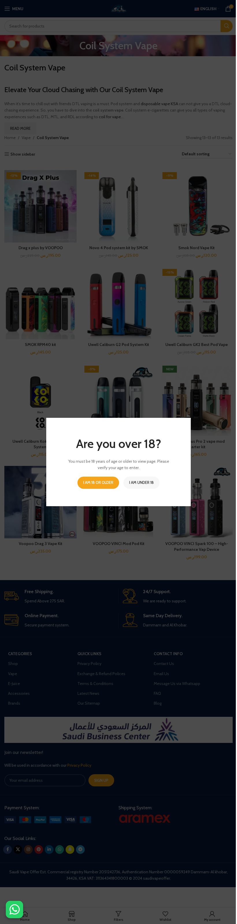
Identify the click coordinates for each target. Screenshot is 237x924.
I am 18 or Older (98, 482)
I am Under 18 (141, 482)
